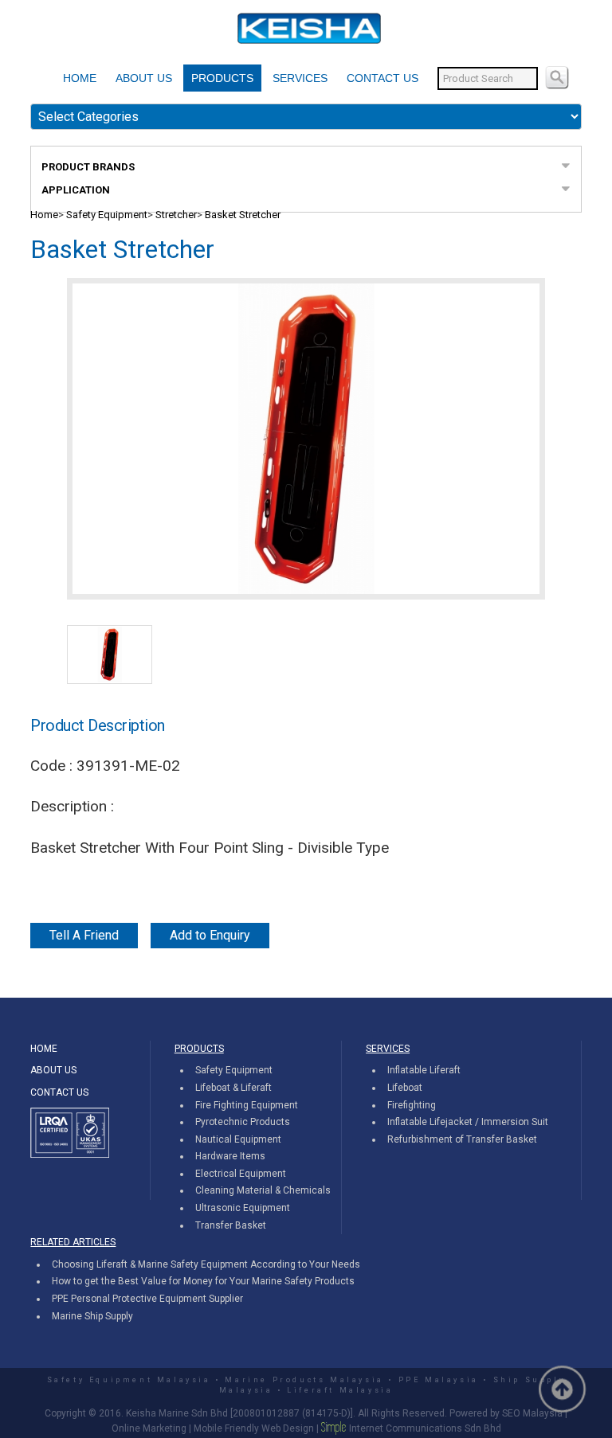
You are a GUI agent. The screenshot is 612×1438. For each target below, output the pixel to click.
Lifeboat (404, 1087)
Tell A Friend (84, 935)
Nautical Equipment (238, 1139)
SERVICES (300, 78)
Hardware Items (230, 1156)
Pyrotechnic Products (242, 1121)
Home (44, 215)
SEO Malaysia (532, 1413)
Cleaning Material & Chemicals (263, 1190)
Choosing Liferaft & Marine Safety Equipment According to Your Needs (206, 1264)
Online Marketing (149, 1428)
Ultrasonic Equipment (242, 1207)
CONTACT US (382, 78)
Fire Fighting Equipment (246, 1105)
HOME (79, 78)
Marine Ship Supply (92, 1316)
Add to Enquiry (210, 935)
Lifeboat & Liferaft (233, 1087)
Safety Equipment (106, 215)
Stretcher (176, 215)
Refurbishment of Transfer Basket (462, 1139)
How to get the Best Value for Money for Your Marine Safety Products (203, 1281)
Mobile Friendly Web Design (254, 1428)
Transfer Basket (230, 1225)
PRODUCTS (222, 78)
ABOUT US (144, 78)
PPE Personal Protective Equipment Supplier (147, 1298)
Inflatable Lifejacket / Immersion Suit (467, 1121)
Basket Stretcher (242, 215)
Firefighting (411, 1105)
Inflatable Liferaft (424, 1070)
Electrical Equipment (240, 1173)
